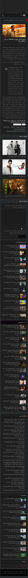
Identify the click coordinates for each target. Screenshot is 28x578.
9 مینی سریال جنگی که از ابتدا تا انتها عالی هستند (14, 460)
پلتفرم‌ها (13, 44)
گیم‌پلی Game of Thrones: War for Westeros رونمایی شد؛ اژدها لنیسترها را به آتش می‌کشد (11, 308)
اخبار (23, 44)
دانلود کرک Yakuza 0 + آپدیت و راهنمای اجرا (16, 156)
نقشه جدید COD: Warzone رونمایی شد (11, 282)
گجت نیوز (22, 416)
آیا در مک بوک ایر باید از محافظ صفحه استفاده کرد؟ (13, 490)
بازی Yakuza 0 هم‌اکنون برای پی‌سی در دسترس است (15, 196)
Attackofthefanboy (17, 124)
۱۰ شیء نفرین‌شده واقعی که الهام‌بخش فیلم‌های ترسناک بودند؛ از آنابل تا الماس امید (11, 388)
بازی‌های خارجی (19, 44)
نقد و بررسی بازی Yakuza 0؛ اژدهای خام (17, 176)
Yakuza (18, 127)
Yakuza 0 (13, 127)
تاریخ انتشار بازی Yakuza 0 (19, 129)
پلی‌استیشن (9, 44)
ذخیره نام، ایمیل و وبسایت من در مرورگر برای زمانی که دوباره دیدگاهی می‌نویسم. (14, 232)
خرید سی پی (22, 565)
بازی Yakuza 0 (6, 127)
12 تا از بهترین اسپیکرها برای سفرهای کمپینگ (15, 450)
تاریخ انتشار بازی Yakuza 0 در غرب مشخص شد (15, 131)
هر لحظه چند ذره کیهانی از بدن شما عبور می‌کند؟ (14, 419)
